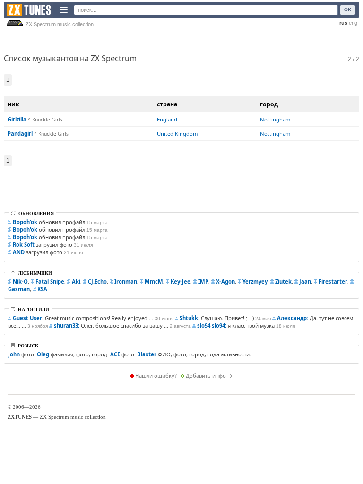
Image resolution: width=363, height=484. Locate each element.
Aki (76, 281)
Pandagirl (20, 133)
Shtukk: (189, 317)
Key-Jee (180, 281)
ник (13, 104)
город (269, 104)
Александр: (292, 317)
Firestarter (333, 281)
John (14, 354)
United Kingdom (177, 133)
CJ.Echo (97, 281)
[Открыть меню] (64, 10)
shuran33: (66, 325)
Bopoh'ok (25, 221)
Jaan (305, 281)
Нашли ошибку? (156, 375)
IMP (203, 281)
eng (353, 23)
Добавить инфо (206, 375)
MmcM (154, 281)
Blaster (146, 354)
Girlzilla (17, 119)
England (167, 119)
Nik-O (20, 281)
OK (347, 9)
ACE (115, 354)
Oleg (43, 354)
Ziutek (283, 281)
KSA (42, 289)
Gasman (19, 289)
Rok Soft (24, 244)
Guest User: (28, 317)
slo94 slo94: (211, 325)
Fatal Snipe (49, 281)
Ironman (125, 281)
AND (19, 252)
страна (167, 104)
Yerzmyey (255, 281)
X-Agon (225, 281)
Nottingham (275, 119)
